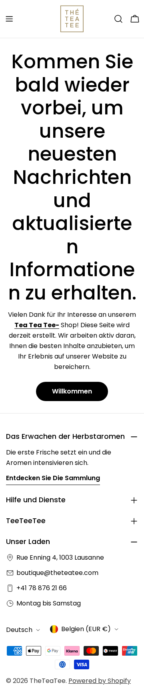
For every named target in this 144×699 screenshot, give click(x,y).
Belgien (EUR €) (86, 629)
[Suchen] (118, 19)
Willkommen (72, 391)
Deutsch (19, 629)
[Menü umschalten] (9, 19)
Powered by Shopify (99, 680)
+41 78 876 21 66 (41, 588)
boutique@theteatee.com (57, 572)
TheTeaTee (48, 680)
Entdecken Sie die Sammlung (53, 478)
